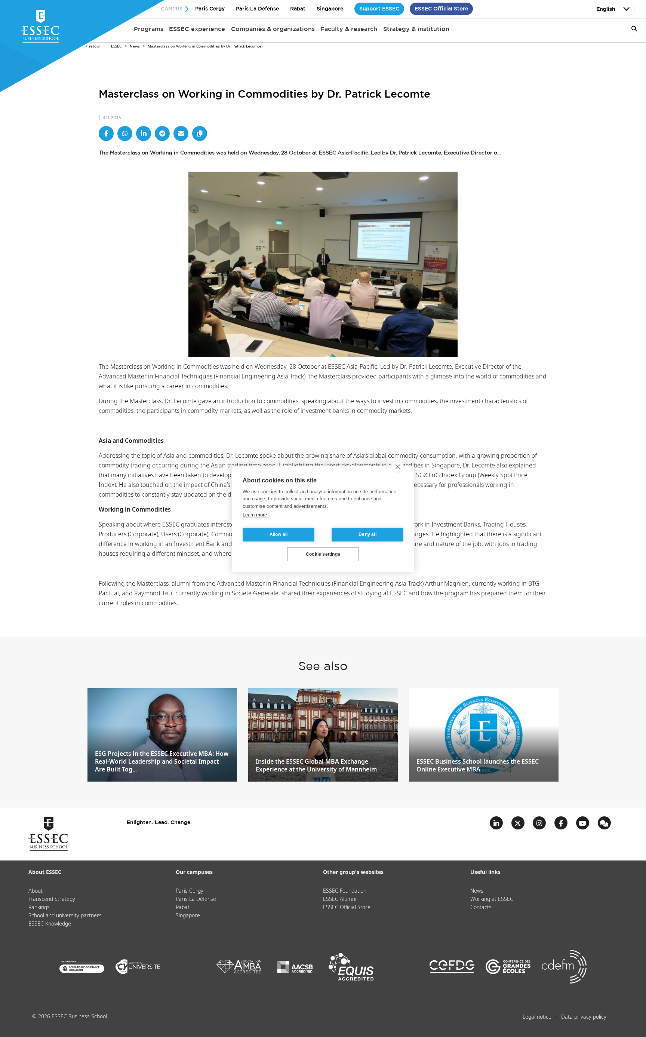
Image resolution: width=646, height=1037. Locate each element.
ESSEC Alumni (339, 899)
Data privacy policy (583, 1017)
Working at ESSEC (491, 899)
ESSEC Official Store (441, 8)
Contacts (481, 908)
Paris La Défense (257, 8)
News (135, 46)
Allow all (279, 534)
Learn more (255, 515)
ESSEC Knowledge (49, 924)
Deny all (367, 534)
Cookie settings (323, 554)
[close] (397, 466)
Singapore (330, 8)
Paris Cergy (210, 8)
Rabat (297, 8)
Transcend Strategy (51, 899)
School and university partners (65, 916)
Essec (116, 46)
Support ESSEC (379, 8)
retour (94, 46)
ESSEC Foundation (344, 891)
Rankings (39, 908)
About (35, 891)
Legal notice (537, 1017)
